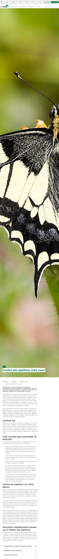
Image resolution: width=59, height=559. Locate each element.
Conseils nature (24, 381)
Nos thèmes (23, 6)
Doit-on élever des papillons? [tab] (11, 555)
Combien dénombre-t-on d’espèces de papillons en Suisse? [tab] (18, 546)
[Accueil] (4, 6)
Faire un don (47, 2)
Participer (31, 6)
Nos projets (15, 6)
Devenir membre (55, 2)
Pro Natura (5, 381)
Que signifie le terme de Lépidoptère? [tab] (13, 550)
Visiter (39, 6)
